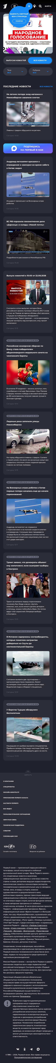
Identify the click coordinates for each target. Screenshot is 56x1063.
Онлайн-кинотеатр (11, 792)
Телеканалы (25, 996)
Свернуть (28, 775)
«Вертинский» (29, 931)
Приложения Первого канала (15, 798)
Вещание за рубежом (37, 851)
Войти (48, 6)
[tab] (16, 60)
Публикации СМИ (10, 836)
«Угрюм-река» (32, 928)
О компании (8, 781)
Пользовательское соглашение (16, 814)
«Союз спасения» (18, 928)
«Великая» (17, 931)
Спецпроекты (9, 787)
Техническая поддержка (13, 825)
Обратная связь (9, 820)
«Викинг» (43, 928)
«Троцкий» (7, 931)
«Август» (24, 925)
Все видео (7, 809)
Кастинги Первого (10, 803)
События (6, 831)
